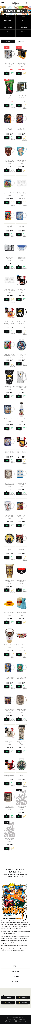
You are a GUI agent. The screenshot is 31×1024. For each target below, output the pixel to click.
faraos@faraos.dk (21, 1021)
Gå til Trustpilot (4, 1012)
